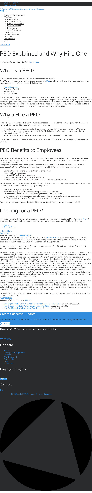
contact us (82, 219)
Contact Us (5, 45)
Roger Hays (34, 62)
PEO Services (10, 17)
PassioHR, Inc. (26, 235)
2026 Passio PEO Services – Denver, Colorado (31, 394)
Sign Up (3, 379)
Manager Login (10, 5)
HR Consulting (13, 19)
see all (28, 300)
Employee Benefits (15, 24)
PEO (48, 81)
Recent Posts (10, 227)
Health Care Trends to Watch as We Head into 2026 (26, 306)
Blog (6, 41)
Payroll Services (14, 21)
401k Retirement (14, 30)
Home (6, 350)
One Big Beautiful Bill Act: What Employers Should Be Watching (32, 304)
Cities (9, 36)
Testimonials (9, 39)
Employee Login (11, 3)
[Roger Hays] (6, 231)
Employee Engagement (14, 15)
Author (7, 225)
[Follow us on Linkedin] (2, 390)
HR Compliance (14, 26)
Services (7, 355)
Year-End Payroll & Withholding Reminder (22, 308)
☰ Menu (3, 11)
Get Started (5, 323)
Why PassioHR (10, 32)
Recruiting (12, 28)
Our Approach (13, 34)
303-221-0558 (5, 339)
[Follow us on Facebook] (0, 390)
